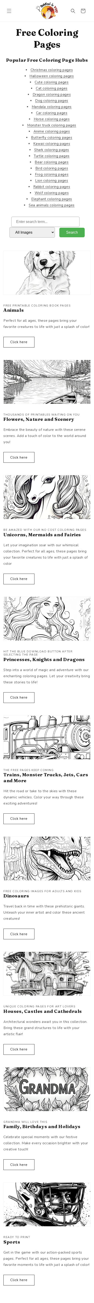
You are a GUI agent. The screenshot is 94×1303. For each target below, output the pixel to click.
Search (72, 232)
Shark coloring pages (51, 150)
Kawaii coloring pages (51, 143)
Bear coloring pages (51, 162)
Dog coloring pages (51, 100)
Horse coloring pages (52, 119)
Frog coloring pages (51, 174)
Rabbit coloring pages (51, 186)
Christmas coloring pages (52, 70)
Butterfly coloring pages (51, 137)
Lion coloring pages (51, 180)
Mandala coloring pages (52, 107)
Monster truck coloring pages (51, 125)
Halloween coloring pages (51, 76)
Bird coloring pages (51, 168)
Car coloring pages (52, 113)
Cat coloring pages (52, 88)
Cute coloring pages (51, 82)
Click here (19, 342)
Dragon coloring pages (52, 94)
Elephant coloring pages (51, 199)
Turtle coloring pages (52, 156)
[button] (9, 11)
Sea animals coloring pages (52, 205)
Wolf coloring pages (52, 193)
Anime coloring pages (52, 131)
